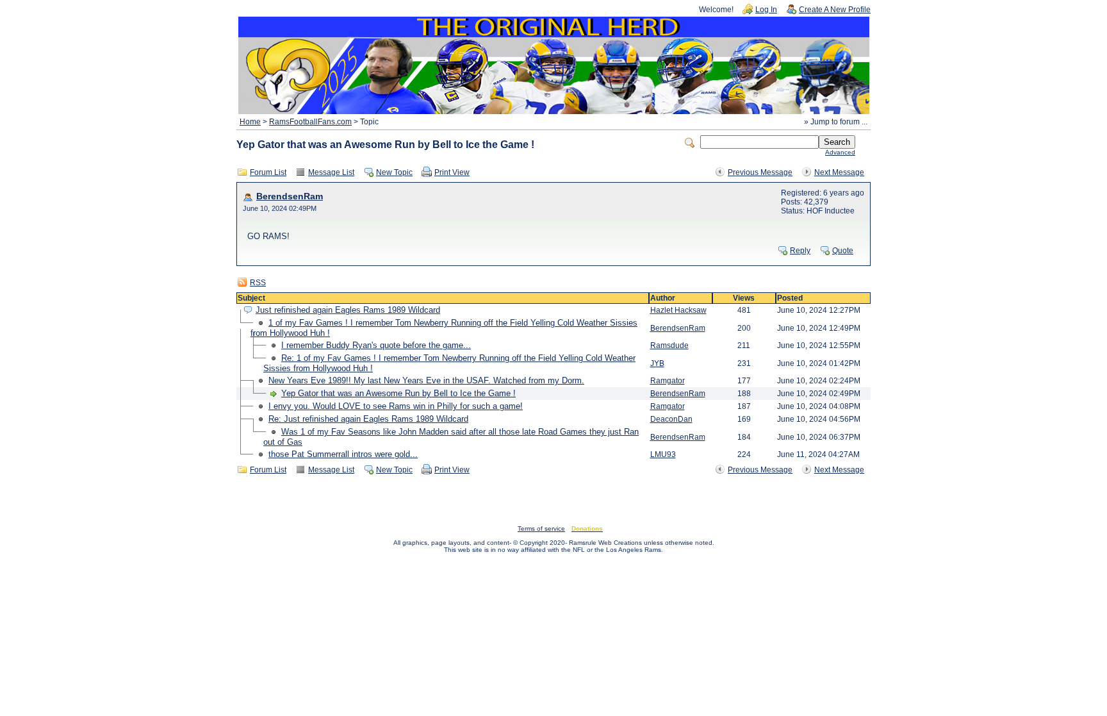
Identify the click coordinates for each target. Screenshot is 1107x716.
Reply (800, 250)
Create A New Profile (835, 9)
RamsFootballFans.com (310, 121)
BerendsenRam (289, 196)
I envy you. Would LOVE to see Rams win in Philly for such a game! (395, 406)
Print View (452, 172)
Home (250, 121)
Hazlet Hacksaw (678, 310)
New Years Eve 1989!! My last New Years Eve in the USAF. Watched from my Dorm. (426, 380)
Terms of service (541, 528)
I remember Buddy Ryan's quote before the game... (376, 345)
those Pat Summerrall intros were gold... (343, 454)
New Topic (394, 172)
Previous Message (760, 172)
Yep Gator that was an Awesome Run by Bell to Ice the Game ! (398, 393)
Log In (766, 9)
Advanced (840, 152)
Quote (842, 250)
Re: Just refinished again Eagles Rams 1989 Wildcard (368, 419)
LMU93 (663, 454)
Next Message (839, 172)
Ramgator (667, 380)
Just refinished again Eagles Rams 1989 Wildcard (348, 310)
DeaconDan (671, 419)
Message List (331, 172)
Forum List (268, 172)
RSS (258, 282)
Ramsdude (669, 345)
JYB (657, 363)
